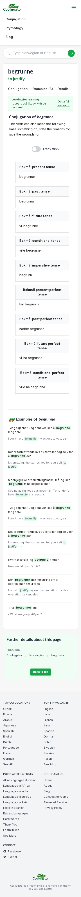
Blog (9, 37)
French (7, 753)
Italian (47, 725)
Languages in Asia (15, 802)
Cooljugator (14, 655)
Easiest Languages (15, 813)
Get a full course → (63, 103)
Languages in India (15, 791)
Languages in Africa (16, 785)
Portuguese (11, 747)
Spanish (8, 731)
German (8, 758)
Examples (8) (42, 89)
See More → (11, 835)
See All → (9, 764)
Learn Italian (11, 830)
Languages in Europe (17, 796)
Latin (47, 714)
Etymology (14, 28)
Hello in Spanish (13, 807)
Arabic (7, 720)
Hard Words (11, 819)
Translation (51, 149)
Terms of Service (55, 802)
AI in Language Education (19, 780)
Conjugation (15, 19)
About (48, 785)
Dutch (7, 742)
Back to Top (40, 671)
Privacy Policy (53, 807)
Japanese (9, 725)
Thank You (10, 824)
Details (63, 89)
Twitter (12, 857)
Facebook (14, 851)
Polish (48, 758)
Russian (8, 714)
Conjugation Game (56, 796)
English (8, 736)
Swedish (49, 747)
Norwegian (36, 655)
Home (48, 780)
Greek (7, 709)
